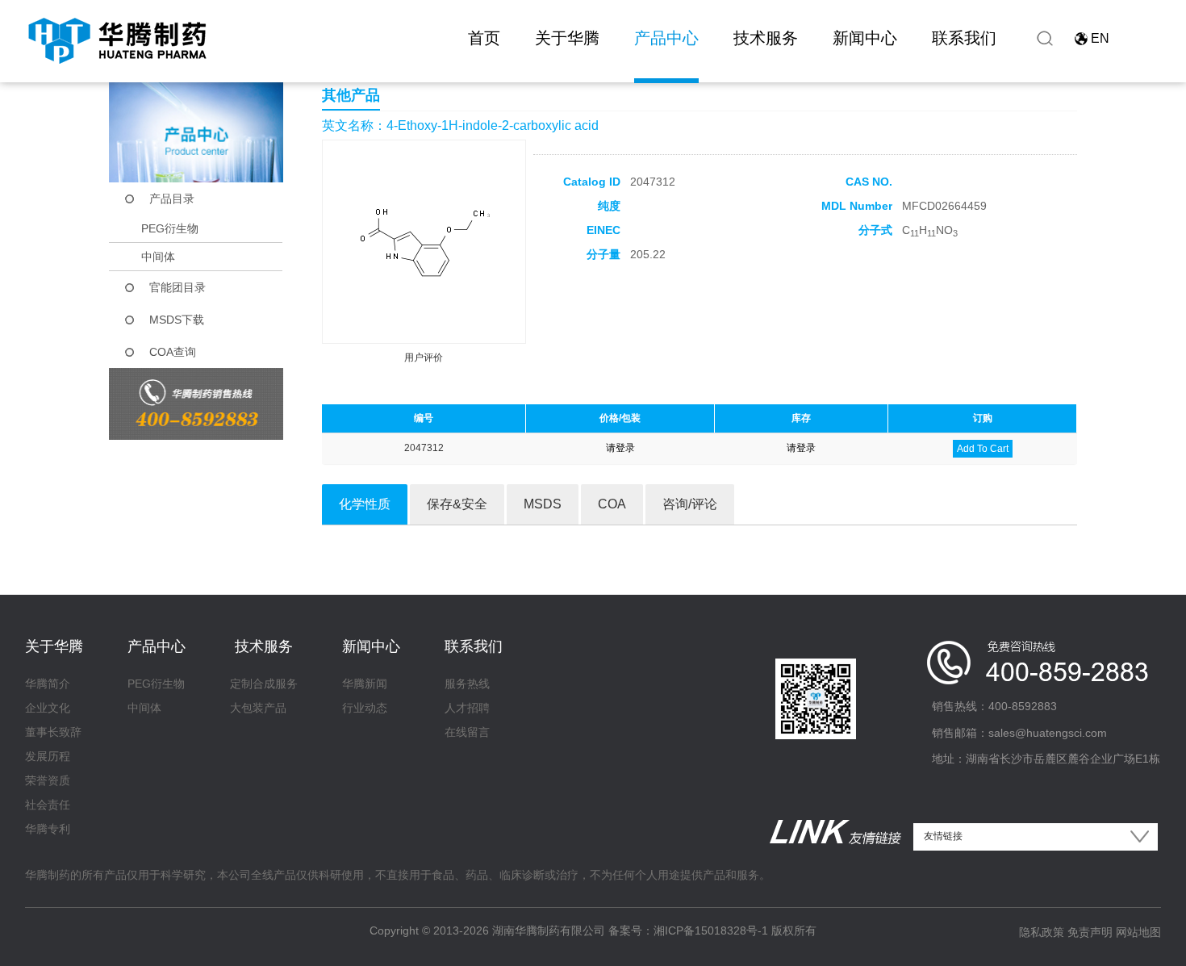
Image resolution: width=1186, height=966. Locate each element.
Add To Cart (983, 448)
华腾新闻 (364, 683)
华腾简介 (47, 683)
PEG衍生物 (169, 228)
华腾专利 (47, 828)
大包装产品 (258, 707)
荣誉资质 (47, 780)
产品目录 (171, 198)
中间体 (158, 256)
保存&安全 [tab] (457, 504)
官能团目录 (177, 287)
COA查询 (172, 351)
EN (1100, 38)
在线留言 (467, 732)
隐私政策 (1041, 932)
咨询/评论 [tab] (689, 504)
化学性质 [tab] (364, 504)
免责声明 (1090, 932)
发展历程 (47, 756)
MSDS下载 (176, 319)
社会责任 (47, 804)
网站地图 (1138, 932)
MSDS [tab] (543, 504)
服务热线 (467, 683)
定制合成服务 (264, 683)
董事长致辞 (53, 732)
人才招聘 (467, 707)
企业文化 (47, 707)
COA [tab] (612, 504)
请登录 (620, 448)
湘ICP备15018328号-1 (711, 930)
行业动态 (364, 707)
